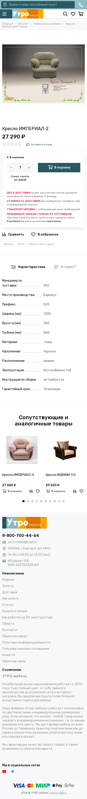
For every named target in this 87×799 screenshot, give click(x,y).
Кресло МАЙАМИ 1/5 (61, 475)
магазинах (54, 221)
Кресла (8, 244)
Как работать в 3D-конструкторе (27, 617)
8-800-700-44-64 (20, 535)
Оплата (7, 586)
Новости (8, 655)
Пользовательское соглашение (25, 649)
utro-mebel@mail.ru (22, 542)
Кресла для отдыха (41, 244)
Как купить (10, 598)
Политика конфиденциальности (26, 642)
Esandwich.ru (15, 221)
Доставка (9, 592)
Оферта (8, 624)
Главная (8, 580)
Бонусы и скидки (14, 611)
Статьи (7, 605)
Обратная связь (14, 661)
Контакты (9, 630)
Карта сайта (58, 792)
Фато (21, 244)
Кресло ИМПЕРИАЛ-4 (18, 475)
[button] (23, 501)
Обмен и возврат (14, 636)
